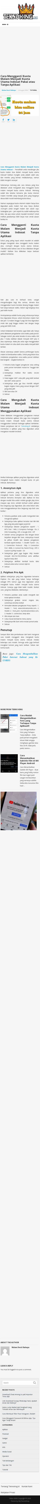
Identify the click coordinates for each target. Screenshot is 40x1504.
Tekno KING (13, 1498)
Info (3, 1447)
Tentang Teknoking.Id (10, 1486)
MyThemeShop (23, 1501)
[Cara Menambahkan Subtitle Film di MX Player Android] (9, 763)
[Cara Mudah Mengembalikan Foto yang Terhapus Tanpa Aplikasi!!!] (9, 723)
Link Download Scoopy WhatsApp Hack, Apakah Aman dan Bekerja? (19, 1402)
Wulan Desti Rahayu (9, 90)
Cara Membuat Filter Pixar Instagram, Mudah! (18, 1414)
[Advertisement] (20, 52)
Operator (5, 1456)
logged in (13, 1369)
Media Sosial (6, 1452)
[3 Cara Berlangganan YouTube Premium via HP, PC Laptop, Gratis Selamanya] (19, 811)
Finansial (5, 1434)
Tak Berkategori (8, 1461)
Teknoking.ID (25, 426)
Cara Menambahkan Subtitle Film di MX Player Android (29, 759)
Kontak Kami (27, 1486)
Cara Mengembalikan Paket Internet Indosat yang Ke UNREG (20, 657)
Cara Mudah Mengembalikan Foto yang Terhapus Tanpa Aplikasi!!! (28, 720)
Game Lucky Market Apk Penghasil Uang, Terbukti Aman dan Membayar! (17, 1408)
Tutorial (33, 90)
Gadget (5, 1438)
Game (4, 1443)
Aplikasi (5, 1429)
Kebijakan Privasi (8, 1492)
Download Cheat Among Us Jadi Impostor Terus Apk (17, 1395)
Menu (4, 24)
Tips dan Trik (7, 1465)
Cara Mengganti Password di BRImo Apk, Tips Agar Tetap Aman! (18, 1419)
